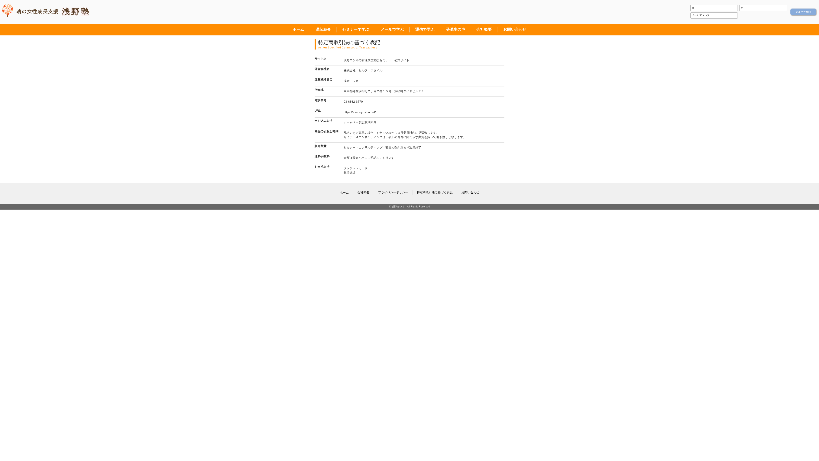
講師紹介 (323, 29)
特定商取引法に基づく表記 (435, 192)
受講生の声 (455, 29)
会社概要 (484, 29)
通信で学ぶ (424, 29)
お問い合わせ (514, 29)
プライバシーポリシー (393, 192)
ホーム (298, 29)
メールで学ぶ (392, 29)
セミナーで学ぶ (355, 29)
